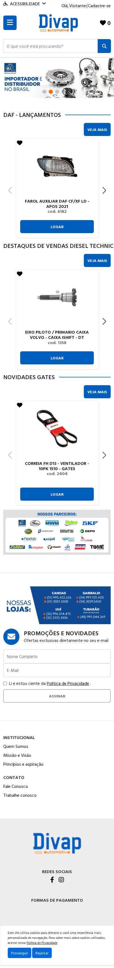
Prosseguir (19, 953)
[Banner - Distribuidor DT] (57, 77)
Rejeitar (41, 953)
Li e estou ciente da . (50, 683)
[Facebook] (52, 880)
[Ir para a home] (57, 843)
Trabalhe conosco (20, 795)
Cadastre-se (99, 5)
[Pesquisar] (104, 46)
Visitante (77, 5)
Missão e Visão (17, 755)
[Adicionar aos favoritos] (19, 142)
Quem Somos (15, 746)
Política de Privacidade (68, 683)
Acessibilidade (25, 3)
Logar (57, 227)
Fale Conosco (15, 786)
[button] (50, 46)
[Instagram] (61, 880)
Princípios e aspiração (23, 764)
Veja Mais (97, 129)
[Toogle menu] (10, 23)
